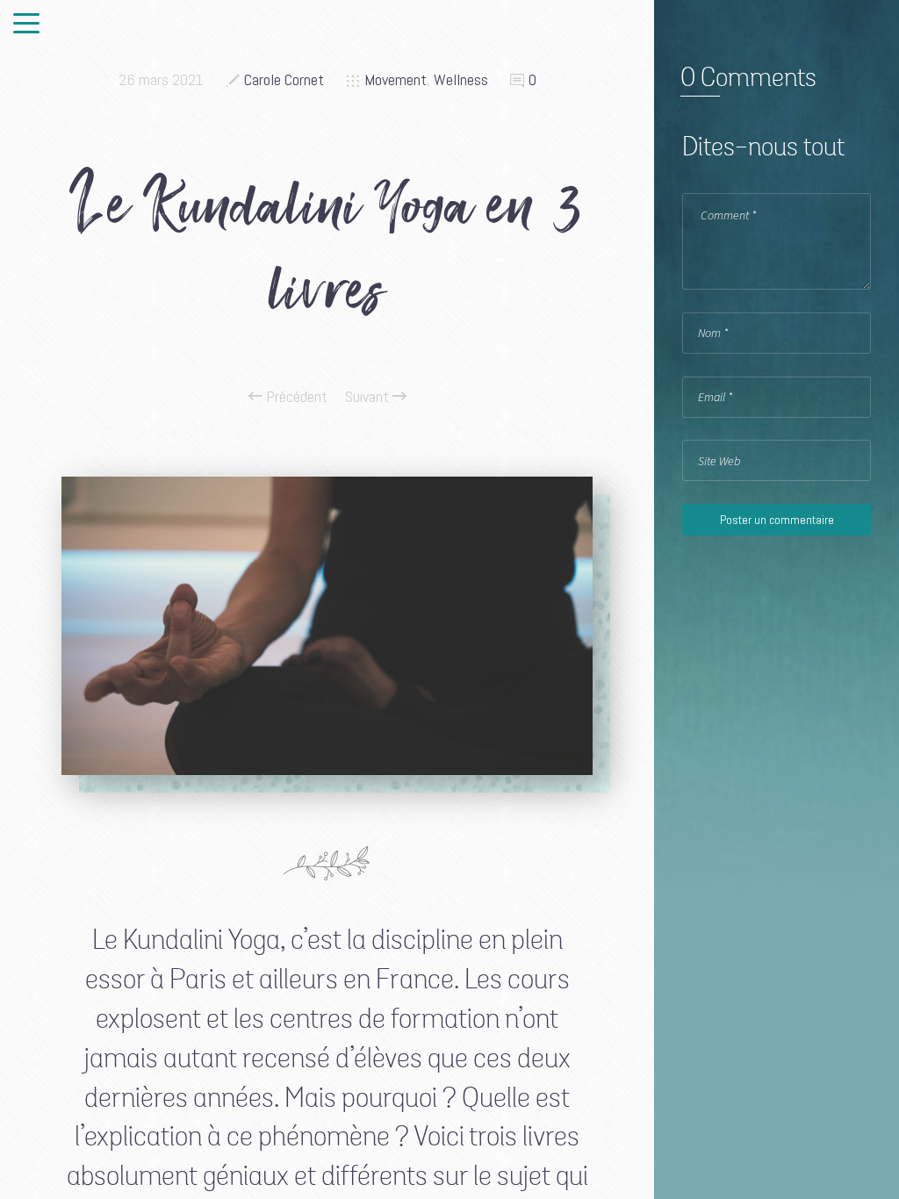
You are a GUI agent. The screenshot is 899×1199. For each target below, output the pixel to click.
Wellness (461, 79)
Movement (395, 79)
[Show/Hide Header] (26, 24)
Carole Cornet (284, 79)
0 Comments (748, 79)
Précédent (295, 396)
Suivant (368, 396)
